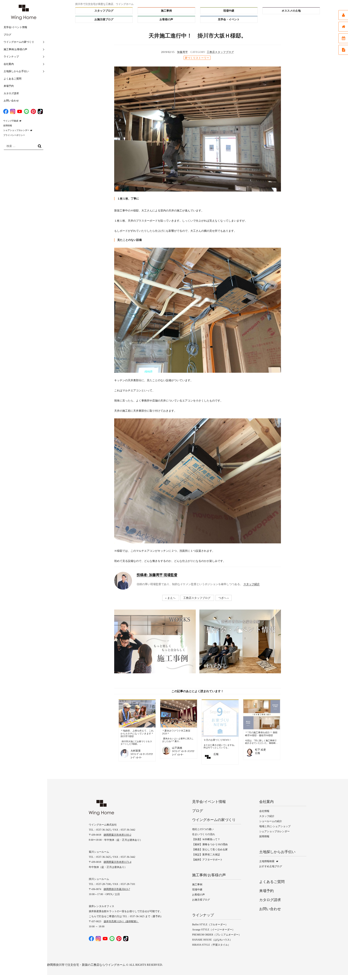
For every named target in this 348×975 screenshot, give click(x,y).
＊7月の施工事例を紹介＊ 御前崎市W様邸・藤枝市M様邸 (261, 734)
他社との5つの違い (203, 829)
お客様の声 (166, 19)
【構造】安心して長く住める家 (210, 849)
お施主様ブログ (103, 19)
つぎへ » (223, 597)
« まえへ (170, 597)
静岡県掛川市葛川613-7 (117, 889)
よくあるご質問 (12, 78)
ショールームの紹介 (270, 821)
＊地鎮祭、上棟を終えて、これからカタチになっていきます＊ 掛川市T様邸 (137, 733)
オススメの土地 (291, 10)
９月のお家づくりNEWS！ (217, 740)
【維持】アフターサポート (207, 859)
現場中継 (228, 10)
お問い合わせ (11, 100)
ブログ (7, 34)
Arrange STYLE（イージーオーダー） (213, 929)
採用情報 (7, 125)
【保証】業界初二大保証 (206, 854)
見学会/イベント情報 (15, 27)
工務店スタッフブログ (220, 52)
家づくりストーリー (197, 58)
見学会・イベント (229, 19)
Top (338, 965)
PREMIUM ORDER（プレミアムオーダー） (216, 934)
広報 (216, 754)
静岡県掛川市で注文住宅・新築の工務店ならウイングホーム (86, 964)
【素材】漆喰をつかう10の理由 (210, 844)
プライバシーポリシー (14, 135)
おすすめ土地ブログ (270, 866)
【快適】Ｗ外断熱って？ (206, 839)
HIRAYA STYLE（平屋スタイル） (211, 944)
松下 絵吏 (260, 749)
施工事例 (166, 10)
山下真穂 (177, 748)
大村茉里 (135, 750)
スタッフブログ (103, 10)
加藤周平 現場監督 (157, 575)
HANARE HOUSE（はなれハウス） (212, 939)
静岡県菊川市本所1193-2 (117, 834)
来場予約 (9, 86)
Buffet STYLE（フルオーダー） (210, 924)
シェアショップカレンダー (16, 130)
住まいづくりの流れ (203, 834)
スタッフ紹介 (251, 584)
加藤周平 (182, 52)
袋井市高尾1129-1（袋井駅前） (121, 921)
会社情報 (264, 811)
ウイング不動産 (10, 121)
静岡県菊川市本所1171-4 (117, 862)
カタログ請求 (11, 93)
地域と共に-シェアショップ (275, 826)
